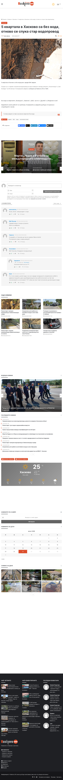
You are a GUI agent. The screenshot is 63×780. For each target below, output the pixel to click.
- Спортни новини (6, 756)
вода (17, 119)
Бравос (52, 713)
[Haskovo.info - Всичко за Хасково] (26, 4)
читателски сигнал (24, 119)
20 (31, 548)
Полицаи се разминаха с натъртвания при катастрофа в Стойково (52, 312)
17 (5, 548)
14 (40, 544)
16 (57, 544)
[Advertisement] (31, 342)
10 (5, 544)
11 (14, 544)
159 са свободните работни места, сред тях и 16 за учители (34, 695)
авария (9, 119)
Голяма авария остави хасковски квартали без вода (19, 114)
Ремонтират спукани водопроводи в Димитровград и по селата (10, 332)
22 (48, 548)
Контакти (59, 777)
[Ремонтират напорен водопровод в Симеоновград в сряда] (10, 304)
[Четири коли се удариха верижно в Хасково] (52, 324)
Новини (9, 19)
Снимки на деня (7, 761)
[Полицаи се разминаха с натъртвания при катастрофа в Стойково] (52, 304)
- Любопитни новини (6, 755)
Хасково (15, 19)
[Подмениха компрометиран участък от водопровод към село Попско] (31, 324)
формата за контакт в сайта (38, 198)
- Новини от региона (6, 753)
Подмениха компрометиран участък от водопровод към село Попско (30, 332)
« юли (2, 559)
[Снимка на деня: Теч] (31, 575)
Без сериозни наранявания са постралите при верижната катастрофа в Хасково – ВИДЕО (31, 715)
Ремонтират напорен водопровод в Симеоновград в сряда (10, 312)
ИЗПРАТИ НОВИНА (22, 459)
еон (51, 723)
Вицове (5, 767)
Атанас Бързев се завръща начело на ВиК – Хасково (34, 686)
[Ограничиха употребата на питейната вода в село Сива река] (31, 304)
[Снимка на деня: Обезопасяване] (31, 586)
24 (5, 551)
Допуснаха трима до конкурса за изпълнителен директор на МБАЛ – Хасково (31, 158)
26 (23, 551)
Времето (5, 762)
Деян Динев (7, 36)
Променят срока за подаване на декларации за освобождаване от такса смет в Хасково (9, 720)
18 (14, 548)
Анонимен (26, 262)
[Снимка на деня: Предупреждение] (52, 586)
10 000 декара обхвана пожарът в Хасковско (34, 704)
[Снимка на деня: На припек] (52, 575)
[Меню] (2, 4)
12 (22, 544)
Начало (4, 19)
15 (48, 544)
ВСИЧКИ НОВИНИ (8, 459)
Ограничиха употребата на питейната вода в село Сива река (30, 312)
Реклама (53, 777)
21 (40, 548)
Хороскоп (5, 764)
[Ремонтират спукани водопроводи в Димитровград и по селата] (10, 324)
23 (57, 548)
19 (22, 548)
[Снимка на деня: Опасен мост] (11, 575)
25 (14, 551)
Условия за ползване (44, 777)
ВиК (14, 119)
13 (31, 544)
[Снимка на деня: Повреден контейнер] (11, 586)
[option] (31, 156)
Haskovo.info (13, 774)
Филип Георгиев (55, 685)
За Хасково (6, 766)
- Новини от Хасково (6, 751)
